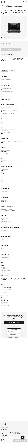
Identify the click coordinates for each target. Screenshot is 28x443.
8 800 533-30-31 (5, 433)
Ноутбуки (7, 5)
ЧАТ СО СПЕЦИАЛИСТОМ (14, 322)
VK (11, 429)
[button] (1, 37)
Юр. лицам (3, 440)
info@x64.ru (4, 429)
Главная (2, 5)
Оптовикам (9, 440)
